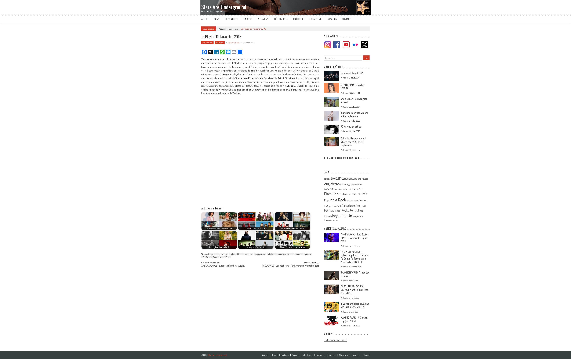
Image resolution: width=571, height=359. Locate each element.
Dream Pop (348, 189)
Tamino (308, 254)
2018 (344, 178)
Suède (361, 216)
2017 (338, 178)
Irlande (356, 201)
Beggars (349, 184)
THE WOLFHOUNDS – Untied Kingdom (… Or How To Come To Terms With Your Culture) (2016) (354, 257)
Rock (339, 210)
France (346, 194)
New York (337, 205)
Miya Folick (248, 254)
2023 (363, 179)
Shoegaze (356, 216)
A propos (332, 19)
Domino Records (339, 189)
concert (328, 189)
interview (350, 201)
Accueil (205, 19)
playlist (270, 254)
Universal (328, 220)
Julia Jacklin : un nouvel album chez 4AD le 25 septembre (353, 142)
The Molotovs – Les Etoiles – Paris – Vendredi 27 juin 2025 (355, 238)
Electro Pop (357, 189)
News (217, 19)
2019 (348, 178)
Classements (315, 19)
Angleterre (331, 183)
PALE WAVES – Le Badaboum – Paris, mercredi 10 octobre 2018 (290, 266)
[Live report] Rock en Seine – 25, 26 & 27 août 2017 (355, 305)
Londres (363, 200)
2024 (366, 179)
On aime (219, 42)
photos (351, 206)
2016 (333, 178)
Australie (342, 184)
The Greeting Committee (212, 257)
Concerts (247, 19)
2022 (359, 179)
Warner (335, 220)
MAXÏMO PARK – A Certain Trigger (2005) (354, 319)
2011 (325, 179)
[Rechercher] (366, 57)
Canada (359, 184)
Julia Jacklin (235, 254)
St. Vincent (298, 254)
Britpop (354, 184)
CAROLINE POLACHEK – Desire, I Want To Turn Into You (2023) (354, 290)
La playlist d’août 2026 (352, 73)
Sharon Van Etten (283, 254)
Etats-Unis (331, 193)
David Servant (233, 42)
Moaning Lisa (260, 254)
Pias (358, 206)
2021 (355, 179)
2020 (352, 179)
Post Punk (332, 211)
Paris (345, 205)
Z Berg (227, 257)
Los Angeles (328, 206)
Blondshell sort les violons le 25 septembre (354, 114)
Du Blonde (223, 254)
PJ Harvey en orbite (351, 126)
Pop (326, 210)
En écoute (298, 19)
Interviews (263, 19)
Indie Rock (337, 199)
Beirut (213, 254)
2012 (328, 179)
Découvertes (281, 19)
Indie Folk (356, 194)
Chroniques (231, 19)
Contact (346, 19)
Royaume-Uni (342, 215)
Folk (341, 194)
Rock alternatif (350, 210)
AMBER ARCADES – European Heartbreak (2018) (223, 266)
